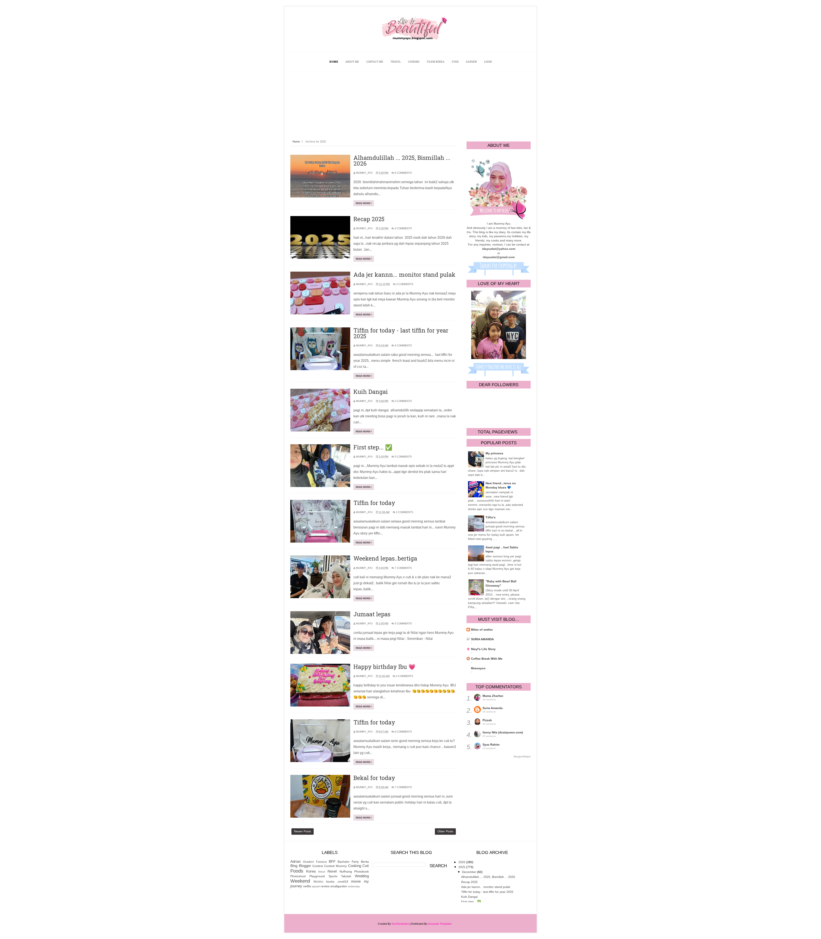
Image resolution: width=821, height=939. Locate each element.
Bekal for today (374, 778)
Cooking (354, 866)
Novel (332, 871)
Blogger (305, 866)
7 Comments (403, 568)
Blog (293, 866)
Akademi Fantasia (315, 861)
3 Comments (403, 228)
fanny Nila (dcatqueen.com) (503, 732)
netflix (307, 886)
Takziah (346, 876)
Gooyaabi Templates (440, 923)
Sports (333, 876)
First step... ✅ (372, 447)
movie (356, 881)
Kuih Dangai (370, 391)
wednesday (354, 886)
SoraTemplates (400, 923)
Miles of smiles (482, 629)
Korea (311, 871)
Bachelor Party (348, 861)
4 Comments (403, 345)
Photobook (361, 871)
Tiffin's (491, 517)
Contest (317, 866)
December (469, 872)
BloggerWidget (522, 756)
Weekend (300, 881)
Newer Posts (302, 831)
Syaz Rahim (491, 744)
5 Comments (403, 401)
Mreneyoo (478, 668)
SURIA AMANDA (482, 639)
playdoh (316, 886)
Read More (363, 203)
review (325, 886)
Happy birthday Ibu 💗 (384, 666)
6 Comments (403, 172)
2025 (462, 867)
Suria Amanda (493, 708)
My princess (494, 453)
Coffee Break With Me (486, 658)
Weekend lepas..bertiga (385, 558)
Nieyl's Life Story (483, 649)
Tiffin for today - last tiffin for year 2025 (400, 333)
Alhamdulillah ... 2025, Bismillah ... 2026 (401, 160)
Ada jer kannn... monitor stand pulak (404, 274)
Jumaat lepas (371, 614)
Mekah (321, 871)
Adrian (295, 862)
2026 (462, 862)
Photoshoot (298, 876)
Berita (365, 861)
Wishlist (318, 881)
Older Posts (445, 831)
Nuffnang (346, 871)
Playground (317, 876)
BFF (332, 862)
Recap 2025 (368, 219)
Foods (296, 871)
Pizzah (487, 720)
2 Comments (404, 512)
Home (296, 141)
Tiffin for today (374, 502)
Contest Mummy (335, 866)
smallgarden (338, 886)
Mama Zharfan (493, 696)
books (330, 881)
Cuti (365, 866)
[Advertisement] (410, 103)
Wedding (362, 876)
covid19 (343, 881)
